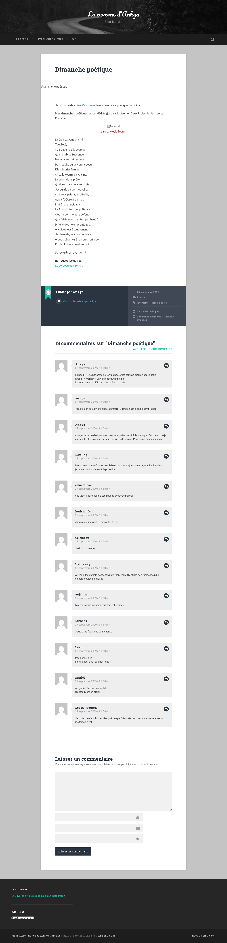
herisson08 (83, 511)
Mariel (80, 677)
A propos (22, 39)
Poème (154, 302)
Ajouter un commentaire (152, 349)
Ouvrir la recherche (213, 39)
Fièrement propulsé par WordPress (36, 936)
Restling (81, 455)
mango (80, 398)
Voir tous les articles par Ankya (79, 301)
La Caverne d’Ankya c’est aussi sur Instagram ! (38, 895)
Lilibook (81, 621)
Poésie (141, 297)
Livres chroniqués (49, 39)
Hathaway (83, 564)
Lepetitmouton (86, 707)
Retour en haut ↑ (204, 936)
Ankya (80, 364)
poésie (163, 302)
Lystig (79, 647)
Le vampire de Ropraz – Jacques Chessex (155, 318)
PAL (73, 39)
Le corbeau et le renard (69, 265)
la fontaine (143, 302)
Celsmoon (88, 105)
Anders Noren (108, 936)
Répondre (166, 365)
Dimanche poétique (83, 69)
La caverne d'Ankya (113, 13)
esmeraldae (83, 485)
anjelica (81, 594)
